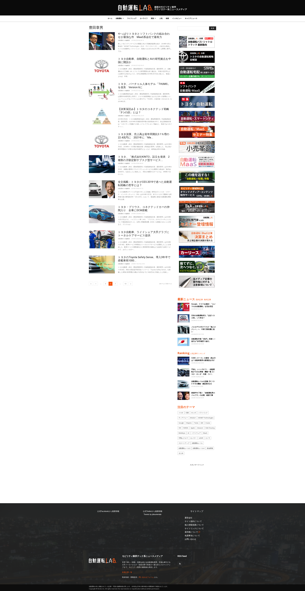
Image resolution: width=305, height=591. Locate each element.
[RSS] (180, 563)
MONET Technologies (206, 418)
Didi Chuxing (210, 428)
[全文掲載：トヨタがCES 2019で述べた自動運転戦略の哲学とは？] (102, 189)
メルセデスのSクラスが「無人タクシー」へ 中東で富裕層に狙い (203, 329)
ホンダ (193, 413)
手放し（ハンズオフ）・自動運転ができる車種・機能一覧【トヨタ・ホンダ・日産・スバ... (203, 371)
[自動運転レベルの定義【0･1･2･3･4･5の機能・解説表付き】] (183, 384)
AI (188, 433)
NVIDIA (185, 428)
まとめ (181, 453)
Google (181, 423)
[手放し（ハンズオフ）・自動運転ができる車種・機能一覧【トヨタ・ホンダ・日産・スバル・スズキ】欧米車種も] (183, 372)
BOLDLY (193, 418)
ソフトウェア (196, 433)
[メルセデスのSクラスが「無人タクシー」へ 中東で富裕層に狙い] (183, 330)
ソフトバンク (203, 413)
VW (180, 428)
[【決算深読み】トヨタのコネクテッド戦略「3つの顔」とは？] (102, 116)
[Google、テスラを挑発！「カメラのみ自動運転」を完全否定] (183, 307)
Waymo (189, 423)
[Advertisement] (197, 481)
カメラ (207, 438)
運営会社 (188, 518)
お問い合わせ (190, 539)
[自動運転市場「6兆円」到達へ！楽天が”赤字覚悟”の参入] (183, 342)
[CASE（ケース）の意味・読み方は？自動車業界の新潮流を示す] (183, 361)
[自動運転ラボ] (152, 8)
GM (202, 423)
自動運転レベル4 (198, 448)
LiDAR (201, 438)
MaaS (205, 433)
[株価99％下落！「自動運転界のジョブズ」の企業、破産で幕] (183, 396)
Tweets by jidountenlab (152, 514)
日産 (187, 413)
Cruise (207, 423)
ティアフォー (183, 418)
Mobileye (182, 433)
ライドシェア (132, 18)
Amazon (200, 428)
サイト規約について (193, 521)
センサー (193, 438)
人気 (161, 18)
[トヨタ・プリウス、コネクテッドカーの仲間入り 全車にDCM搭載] (102, 214)
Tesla (196, 423)
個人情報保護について (194, 525)
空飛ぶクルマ (183, 438)
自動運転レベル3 (184, 448)
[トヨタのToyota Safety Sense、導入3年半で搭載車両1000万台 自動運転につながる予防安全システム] (102, 264)
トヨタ (181, 413)
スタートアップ (184, 443)
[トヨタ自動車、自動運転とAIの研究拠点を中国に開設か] (102, 66)
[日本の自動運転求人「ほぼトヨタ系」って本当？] (183, 318)
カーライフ (144, 18)
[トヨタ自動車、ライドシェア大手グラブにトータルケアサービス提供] (102, 239)
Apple (193, 428)
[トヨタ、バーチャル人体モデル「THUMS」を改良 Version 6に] (102, 91)
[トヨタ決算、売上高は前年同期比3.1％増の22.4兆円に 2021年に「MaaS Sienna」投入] (102, 141)
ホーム (110, 18)
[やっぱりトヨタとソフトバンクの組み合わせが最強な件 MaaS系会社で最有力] (102, 41)
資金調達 (210, 448)
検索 (167, 18)
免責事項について (192, 536)
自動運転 (119, 18)
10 (125, 284)
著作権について (191, 532)
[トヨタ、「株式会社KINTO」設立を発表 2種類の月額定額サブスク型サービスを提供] (102, 164)
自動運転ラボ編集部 (124, 40)
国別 (152, 18)
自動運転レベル (197, 443)
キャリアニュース (191, 18)
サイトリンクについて (194, 528)
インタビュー (177, 18)
